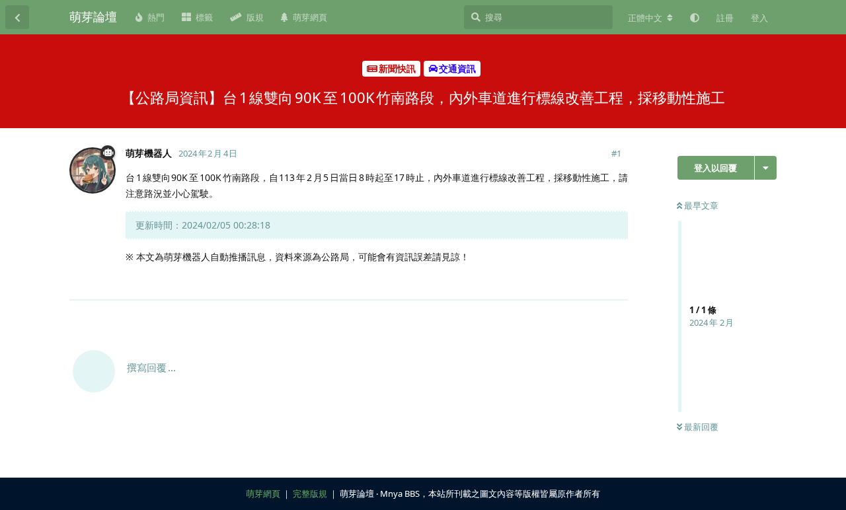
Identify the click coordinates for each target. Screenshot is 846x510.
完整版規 (310, 493)
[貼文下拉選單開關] (616, 282)
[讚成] (560, 282)
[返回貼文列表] (17, 17)
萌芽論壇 (93, 16)
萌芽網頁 (263, 493)
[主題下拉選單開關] (766, 168)
